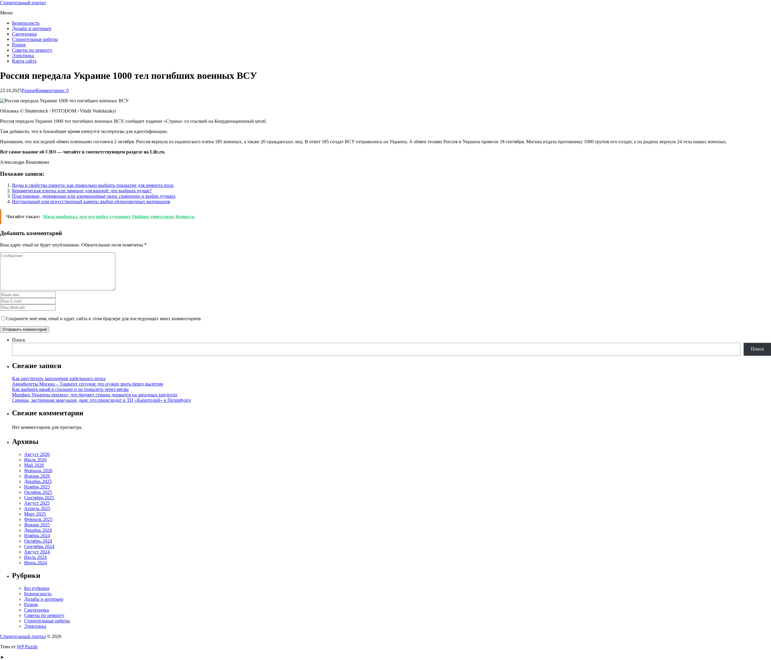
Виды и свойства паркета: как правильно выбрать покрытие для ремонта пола (92, 185)
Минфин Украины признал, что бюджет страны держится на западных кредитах (94, 394)
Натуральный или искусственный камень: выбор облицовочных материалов (91, 201)
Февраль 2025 (38, 519)
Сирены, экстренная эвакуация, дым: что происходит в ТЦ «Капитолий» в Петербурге (101, 400)
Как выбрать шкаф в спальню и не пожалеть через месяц (70, 389)
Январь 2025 (37, 524)
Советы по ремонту (32, 50)
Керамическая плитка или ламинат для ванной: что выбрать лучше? (82, 190)
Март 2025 (35, 513)
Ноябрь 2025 (37, 486)
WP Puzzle (27, 646)
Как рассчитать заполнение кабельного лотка (58, 378)
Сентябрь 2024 (39, 546)
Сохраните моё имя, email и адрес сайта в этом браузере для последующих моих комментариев (103, 318)
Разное (19, 44)
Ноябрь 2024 (37, 535)
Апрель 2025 (37, 508)
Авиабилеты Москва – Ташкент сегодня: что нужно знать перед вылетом (87, 383)
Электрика (23, 55)
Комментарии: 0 (52, 90)
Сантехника (24, 33)
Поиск (18, 339)
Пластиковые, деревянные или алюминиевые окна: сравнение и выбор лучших (94, 196)
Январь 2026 (37, 476)
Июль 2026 (35, 459)
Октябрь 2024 (38, 541)
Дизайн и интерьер (31, 28)
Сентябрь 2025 (39, 497)
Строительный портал (23, 2)
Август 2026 (37, 454)
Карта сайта (24, 61)
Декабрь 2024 (38, 530)
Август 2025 (37, 503)
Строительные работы (35, 39)
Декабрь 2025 (38, 481)
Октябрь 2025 (38, 492)
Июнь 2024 (35, 562)
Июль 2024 (35, 557)
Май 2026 (34, 465)
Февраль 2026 (38, 470)
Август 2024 (37, 551)
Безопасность (25, 23)
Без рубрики (36, 588)
